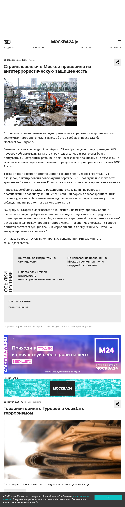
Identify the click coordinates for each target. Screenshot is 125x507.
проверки (37, 327)
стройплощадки (51, 327)
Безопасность (34, 401)
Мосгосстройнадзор (18, 307)
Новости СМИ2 (11, 378)
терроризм (9, 327)
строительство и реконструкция (76, 327)
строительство (23, 327)
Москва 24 (62, 42)
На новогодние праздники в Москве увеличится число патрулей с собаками (87, 261)
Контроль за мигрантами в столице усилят (37, 259)
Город (32, 60)
